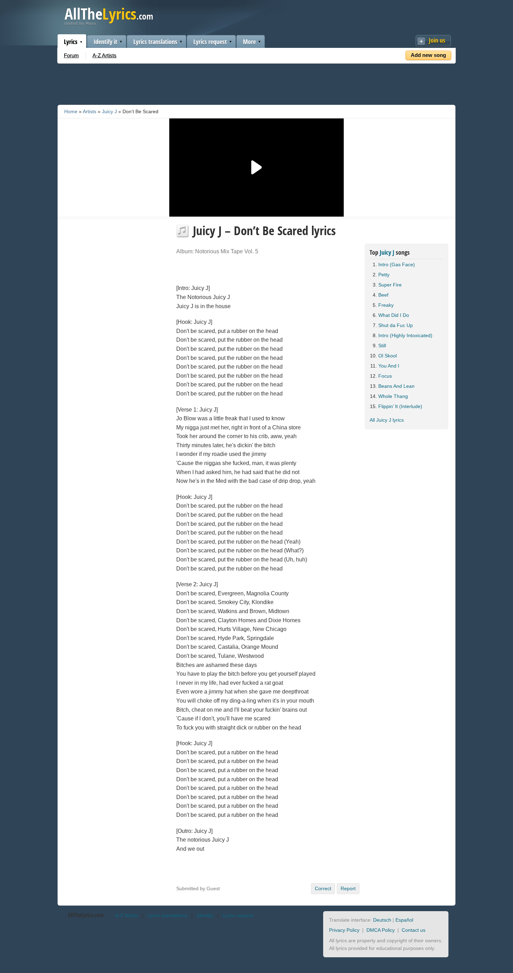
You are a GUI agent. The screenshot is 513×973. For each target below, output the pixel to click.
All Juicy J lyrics (387, 420)
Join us (437, 40)
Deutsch (382, 920)
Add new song (428, 55)
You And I (388, 366)
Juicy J (109, 111)
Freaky (386, 305)
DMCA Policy (380, 930)
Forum (71, 55)
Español (404, 920)
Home (70, 111)
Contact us (413, 930)
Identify (205, 915)
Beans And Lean (396, 386)
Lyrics (70, 41)
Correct (323, 888)
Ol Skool (387, 355)
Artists (89, 111)
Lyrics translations (155, 41)
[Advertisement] (256, 83)
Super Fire (390, 285)
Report (348, 888)
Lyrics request (210, 41)
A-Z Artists (104, 55)
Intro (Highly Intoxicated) (405, 335)
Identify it (105, 41)
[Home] (109, 24)
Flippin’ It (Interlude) (400, 406)
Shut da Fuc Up (395, 325)
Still (382, 345)
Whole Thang (393, 396)
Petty (383, 274)
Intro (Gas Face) (396, 264)
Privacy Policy (344, 930)
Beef (383, 295)
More (249, 41)
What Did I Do (393, 315)
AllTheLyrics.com (86, 915)
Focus (385, 376)
